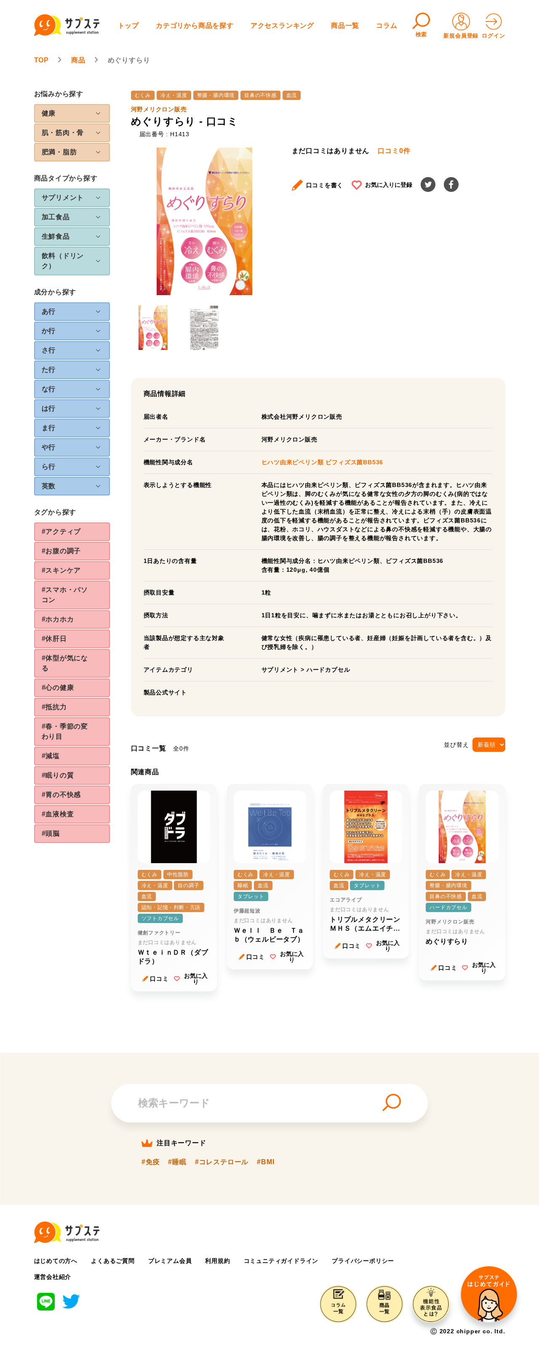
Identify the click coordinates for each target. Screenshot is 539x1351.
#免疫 (150, 1162)
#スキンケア (61, 570)
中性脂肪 (178, 874)
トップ (128, 25)
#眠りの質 (58, 775)
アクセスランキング (282, 25)
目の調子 (188, 885)
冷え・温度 (173, 95)
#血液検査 (58, 814)
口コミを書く (325, 185)
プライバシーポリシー (363, 1260)
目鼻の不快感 (260, 95)
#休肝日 (54, 638)
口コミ (159, 979)
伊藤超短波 (247, 911)
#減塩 (51, 755)
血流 (291, 95)
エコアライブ (346, 900)
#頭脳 (51, 833)
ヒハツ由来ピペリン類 (293, 462)
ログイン (493, 35)
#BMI (265, 1162)
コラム (386, 25)
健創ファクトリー (159, 933)
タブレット (250, 896)
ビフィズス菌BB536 (354, 462)
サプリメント (280, 669)
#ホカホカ (58, 619)
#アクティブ (61, 531)
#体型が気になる (65, 663)
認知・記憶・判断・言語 (171, 907)
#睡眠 (177, 1162)
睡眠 (242, 885)
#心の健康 (58, 687)
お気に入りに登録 (388, 184)
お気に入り (196, 979)
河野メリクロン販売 (159, 109)
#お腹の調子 (61, 550)
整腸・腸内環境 (216, 95)
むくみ (143, 95)
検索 (421, 34)
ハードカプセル (328, 669)
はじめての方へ (56, 1260)
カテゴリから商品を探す (195, 25)
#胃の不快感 (61, 794)
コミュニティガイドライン (281, 1260)
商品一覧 (345, 25)
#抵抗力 (54, 706)
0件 (394, 151)
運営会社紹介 (53, 1276)
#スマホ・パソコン (65, 594)
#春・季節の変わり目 (65, 731)
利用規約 (217, 1260)
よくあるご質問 (113, 1260)
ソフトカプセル (160, 918)
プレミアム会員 (170, 1260)
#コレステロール (221, 1162)
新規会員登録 (460, 35)
